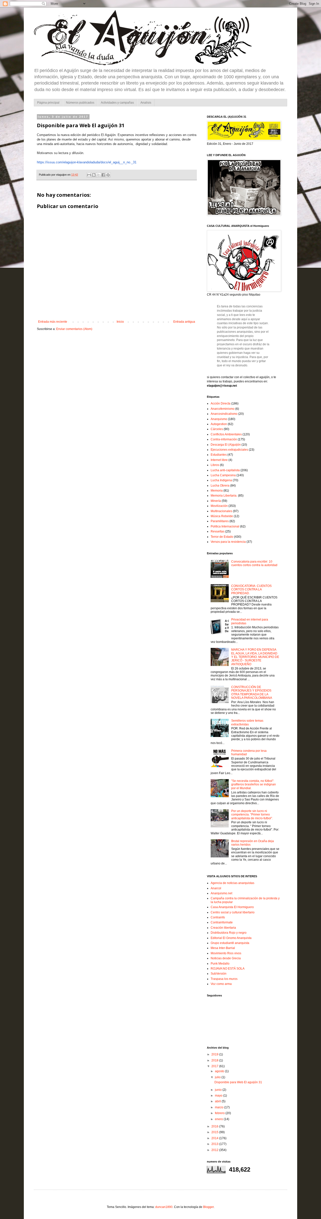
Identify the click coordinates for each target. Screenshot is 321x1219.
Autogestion (219, 424)
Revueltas (217, 531)
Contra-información (224, 439)
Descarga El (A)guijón (226, 444)
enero (219, 1119)
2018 (215, 1060)
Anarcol (216, 888)
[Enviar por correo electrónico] (89, 174)
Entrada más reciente (52, 321)
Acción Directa (220, 403)
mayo (219, 1095)
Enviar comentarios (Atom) (74, 329)
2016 (215, 1126)
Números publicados (80, 102)
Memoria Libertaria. (224, 495)
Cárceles (217, 429)
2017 (215, 1066)
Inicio (120, 321)
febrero (220, 1113)
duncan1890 (164, 1207)
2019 (215, 1054)
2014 (215, 1138)
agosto (220, 1071)
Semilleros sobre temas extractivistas (247, 722)
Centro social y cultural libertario (233, 912)
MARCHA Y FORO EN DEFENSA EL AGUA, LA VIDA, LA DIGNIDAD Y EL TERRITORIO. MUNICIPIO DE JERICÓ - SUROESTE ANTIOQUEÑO (255, 657)
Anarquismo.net (221, 893)
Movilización (219, 506)
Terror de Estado (222, 536)
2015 (215, 1132)
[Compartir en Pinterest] (108, 174)
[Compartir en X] (98, 174)
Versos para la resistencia (228, 542)
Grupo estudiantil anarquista (230, 943)
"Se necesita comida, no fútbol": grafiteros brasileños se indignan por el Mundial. (253, 784)
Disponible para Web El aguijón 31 (238, 1082)
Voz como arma (221, 984)
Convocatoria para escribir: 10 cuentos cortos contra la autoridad (254, 563)
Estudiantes (219, 454)
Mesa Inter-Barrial (223, 948)
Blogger (208, 1207)
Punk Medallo (220, 963)
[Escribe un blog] (93, 174)
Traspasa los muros (224, 979)
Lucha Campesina (223, 475)
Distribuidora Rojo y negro (229, 932)
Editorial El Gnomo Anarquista (231, 938)
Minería (216, 501)
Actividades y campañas (117, 102)
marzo (219, 1107)
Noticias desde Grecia (226, 958)
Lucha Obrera (220, 485)
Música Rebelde (222, 516)
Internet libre (219, 460)
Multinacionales (221, 511)
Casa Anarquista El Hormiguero (232, 907)
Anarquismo (219, 419)
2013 (215, 1144)
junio (218, 1090)
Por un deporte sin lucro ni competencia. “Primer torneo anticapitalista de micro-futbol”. (252, 814)
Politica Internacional (225, 526)
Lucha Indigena (221, 480)
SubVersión (218, 973)
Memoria (217, 490)
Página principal (48, 102)
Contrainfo (218, 917)
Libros (215, 465)
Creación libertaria (223, 927)
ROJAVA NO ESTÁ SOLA (228, 968)
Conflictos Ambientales (226, 434)
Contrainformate (222, 922)
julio (218, 1077)
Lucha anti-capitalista (225, 470)
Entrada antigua (184, 321)
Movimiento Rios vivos (226, 953)
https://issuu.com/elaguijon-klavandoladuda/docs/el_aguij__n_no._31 (86, 162)
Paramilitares (220, 521)
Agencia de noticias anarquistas (232, 883)
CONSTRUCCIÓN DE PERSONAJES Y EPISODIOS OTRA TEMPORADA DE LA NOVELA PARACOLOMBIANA (251, 692)
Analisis (145, 102)
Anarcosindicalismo (224, 414)
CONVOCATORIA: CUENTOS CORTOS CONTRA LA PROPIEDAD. (251, 589)
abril (218, 1101)
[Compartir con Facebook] (103, 174)
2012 (215, 1150)
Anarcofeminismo (222, 409)
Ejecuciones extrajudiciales (229, 449)
